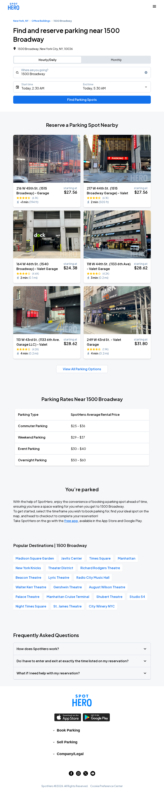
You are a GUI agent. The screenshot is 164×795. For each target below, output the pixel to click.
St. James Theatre (67, 606)
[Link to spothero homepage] (82, 700)
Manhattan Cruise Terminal (68, 597)
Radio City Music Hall (92, 577)
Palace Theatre (27, 597)
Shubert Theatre (109, 597)
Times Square (100, 558)
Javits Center (71, 558)
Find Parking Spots (82, 99)
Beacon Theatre (28, 577)
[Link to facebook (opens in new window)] (71, 774)
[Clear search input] (146, 72)
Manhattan (126, 558)
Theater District (60, 568)
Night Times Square (31, 606)
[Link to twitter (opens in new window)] (85, 774)
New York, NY (20, 20)
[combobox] (82, 72)
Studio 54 (137, 597)
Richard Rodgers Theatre (100, 568)
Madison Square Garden (35, 558)
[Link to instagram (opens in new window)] (78, 774)
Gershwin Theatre (67, 587)
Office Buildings (41, 20)
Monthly (116, 60)
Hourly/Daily (48, 60)
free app (71, 521)
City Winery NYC (102, 606)
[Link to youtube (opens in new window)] (92, 774)
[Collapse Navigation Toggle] (154, 6)
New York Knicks (28, 568)
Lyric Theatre (58, 577)
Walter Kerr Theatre (31, 587)
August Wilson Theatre (107, 587)
